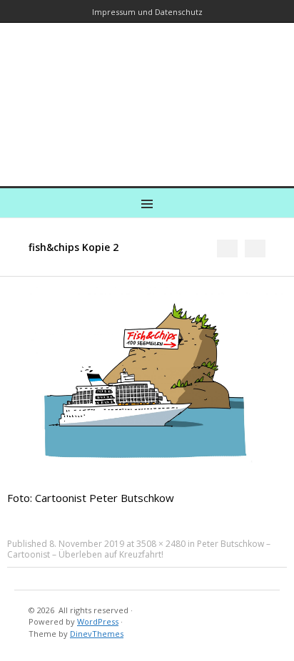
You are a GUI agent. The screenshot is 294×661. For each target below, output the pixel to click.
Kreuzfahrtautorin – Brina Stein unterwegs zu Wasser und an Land (144, 94)
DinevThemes (96, 633)
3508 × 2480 (161, 544)
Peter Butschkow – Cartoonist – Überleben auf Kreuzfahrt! (138, 549)
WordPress (97, 621)
